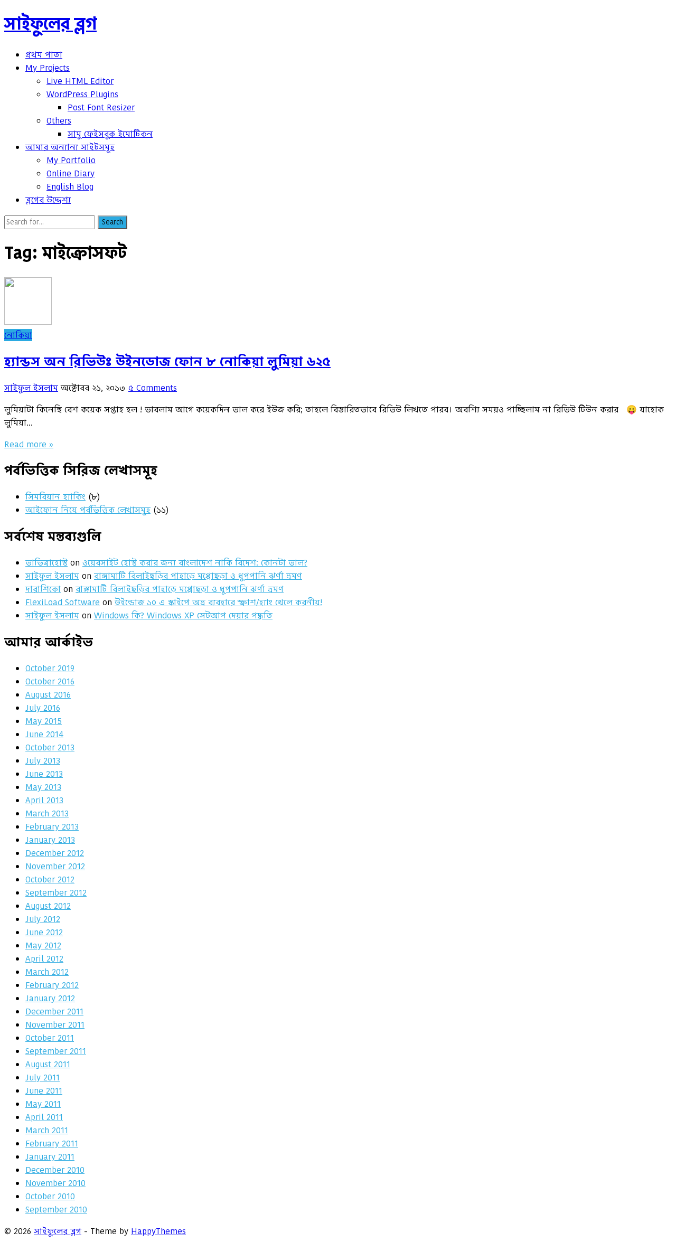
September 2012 (56, 893)
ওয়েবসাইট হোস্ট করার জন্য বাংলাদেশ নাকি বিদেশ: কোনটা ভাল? (194, 563)
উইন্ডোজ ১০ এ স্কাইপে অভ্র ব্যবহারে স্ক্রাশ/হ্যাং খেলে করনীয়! (218, 602)
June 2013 (44, 774)
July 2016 (42, 708)
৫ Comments (152, 388)
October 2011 (49, 1038)
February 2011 (51, 1143)
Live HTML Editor (80, 81)
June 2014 (44, 734)
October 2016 (49, 681)
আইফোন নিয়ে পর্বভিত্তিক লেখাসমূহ (88, 510)
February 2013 (52, 827)
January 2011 (49, 1157)
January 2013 (50, 840)
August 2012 (48, 906)
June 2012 (44, 932)
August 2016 (48, 695)
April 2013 (44, 800)
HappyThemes (158, 1231)
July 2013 (42, 761)
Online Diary (70, 173)
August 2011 (47, 1064)
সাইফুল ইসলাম (31, 388)
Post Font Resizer (101, 107)
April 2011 (44, 1117)
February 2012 (52, 985)
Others (58, 121)
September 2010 (56, 1209)
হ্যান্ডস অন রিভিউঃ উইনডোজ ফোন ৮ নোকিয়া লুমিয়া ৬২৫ (167, 361)
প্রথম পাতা (43, 55)
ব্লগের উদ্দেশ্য (48, 200)
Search (112, 222)
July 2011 (42, 1077)
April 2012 (44, 959)
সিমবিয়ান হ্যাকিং (55, 497)
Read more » (28, 444)
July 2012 (42, 919)
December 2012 (54, 853)
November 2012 (55, 866)
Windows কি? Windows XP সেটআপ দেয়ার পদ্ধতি (183, 615)
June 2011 (43, 1091)
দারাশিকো (43, 589)
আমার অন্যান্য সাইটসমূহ (70, 147)
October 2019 (49, 668)
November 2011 (54, 1025)
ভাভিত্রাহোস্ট (46, 563)
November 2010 (55, 1183)
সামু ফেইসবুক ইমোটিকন (110, 134)
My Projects (47, 68)
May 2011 (43, 1104)
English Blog (69, 187)
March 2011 (46, 1130)
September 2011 (55, 1051)
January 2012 (50, 998)
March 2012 (47, 972)
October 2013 (49, 747)
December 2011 (54, 1011)
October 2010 (50, 1196)
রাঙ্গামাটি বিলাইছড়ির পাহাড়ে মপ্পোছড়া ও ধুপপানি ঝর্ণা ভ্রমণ (198, 576)
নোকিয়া (18, 335)
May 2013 (43, 787)
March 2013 (47, 813)
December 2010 (54, 1170)
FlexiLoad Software (62, 602)
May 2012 (43, 945)
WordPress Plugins (82, 94)
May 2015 (43, 721)
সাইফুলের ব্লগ (50, 23)
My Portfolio (71, 160)
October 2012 (49, 879)
